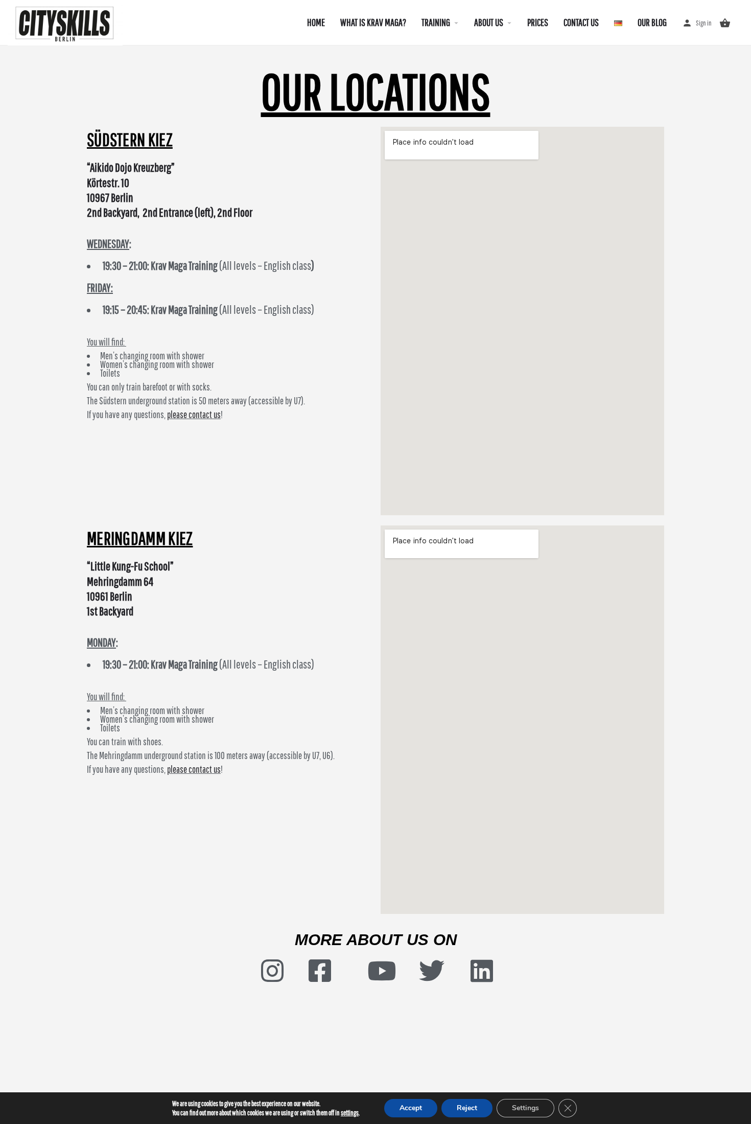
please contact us (194, 414)
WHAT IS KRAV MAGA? (373, 22)
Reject (467, 1108)
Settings (525, 1108)
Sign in (704, 23)
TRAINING (435, 22)
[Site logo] (66, 22)
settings (350, 1113)
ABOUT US (488, 22)
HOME (316, 22)
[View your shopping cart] (725, 23)
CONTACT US (581, 22)
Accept (411, 1108)
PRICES (537, 22)
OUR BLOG (652, 22)
